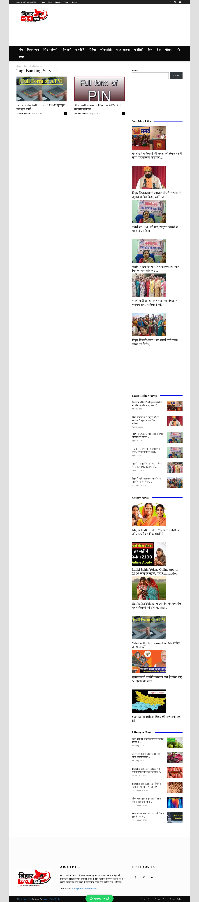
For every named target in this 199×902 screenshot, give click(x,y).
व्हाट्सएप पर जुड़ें (101, 898)
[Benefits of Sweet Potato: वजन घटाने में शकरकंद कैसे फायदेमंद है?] (175, 772)
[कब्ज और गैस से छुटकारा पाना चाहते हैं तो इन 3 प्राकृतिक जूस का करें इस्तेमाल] (175, 742)
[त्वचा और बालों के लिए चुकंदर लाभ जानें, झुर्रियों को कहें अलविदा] (175, 757)
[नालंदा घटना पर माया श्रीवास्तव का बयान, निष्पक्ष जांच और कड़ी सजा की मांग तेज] (157, 251)
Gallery (180, 899)
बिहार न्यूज (33, 50)
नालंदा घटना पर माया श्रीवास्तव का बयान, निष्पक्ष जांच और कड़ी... (156, 268)
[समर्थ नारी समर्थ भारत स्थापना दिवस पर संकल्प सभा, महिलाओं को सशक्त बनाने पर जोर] (157, 285)
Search (135, 71)
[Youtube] (180, 2)
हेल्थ (150, 50)
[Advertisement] (76, 34)
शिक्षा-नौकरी (50, 50)
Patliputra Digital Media (51, 899)
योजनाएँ (66, 50)
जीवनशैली (106, 50)
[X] (175, 2)
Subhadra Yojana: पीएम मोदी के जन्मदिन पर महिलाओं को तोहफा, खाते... (156, 605)
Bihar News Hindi (25, 899)
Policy (165, 899)
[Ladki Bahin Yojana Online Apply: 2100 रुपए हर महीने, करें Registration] (157, 554)
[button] (179, 50)
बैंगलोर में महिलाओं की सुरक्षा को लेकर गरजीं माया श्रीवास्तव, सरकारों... (157, 155)
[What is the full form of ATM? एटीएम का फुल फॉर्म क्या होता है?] (41, 89)
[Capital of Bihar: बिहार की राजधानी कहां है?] (157, 701)
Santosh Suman (23, 113)
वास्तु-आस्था (123, 50)
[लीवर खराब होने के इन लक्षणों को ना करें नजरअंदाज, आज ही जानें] (175, 802)
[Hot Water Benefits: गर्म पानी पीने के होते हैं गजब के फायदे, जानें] (175, 817)
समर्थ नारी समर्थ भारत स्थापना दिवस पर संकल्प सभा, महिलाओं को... (155, 302)
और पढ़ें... (119, 882)
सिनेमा (92, 50)
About (50, 2)
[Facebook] (170, 2)
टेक (159, 50)
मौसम (168, 50)
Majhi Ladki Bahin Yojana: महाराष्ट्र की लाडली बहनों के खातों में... (155, 532)
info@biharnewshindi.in (84, 888)
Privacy (66, 2)
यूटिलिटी (138, 50)
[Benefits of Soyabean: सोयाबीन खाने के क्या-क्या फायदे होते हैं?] (175, 787)
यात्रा (21, 57)
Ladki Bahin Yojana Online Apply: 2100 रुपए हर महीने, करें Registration (155, 571)
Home (43, 2)
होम (21, 50)
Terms (74, 2)
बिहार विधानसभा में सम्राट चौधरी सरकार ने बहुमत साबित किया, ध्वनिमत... (156, 195)
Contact (58, 2)
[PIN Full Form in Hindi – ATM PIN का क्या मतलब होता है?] (99, 89)
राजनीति (79, 50)
